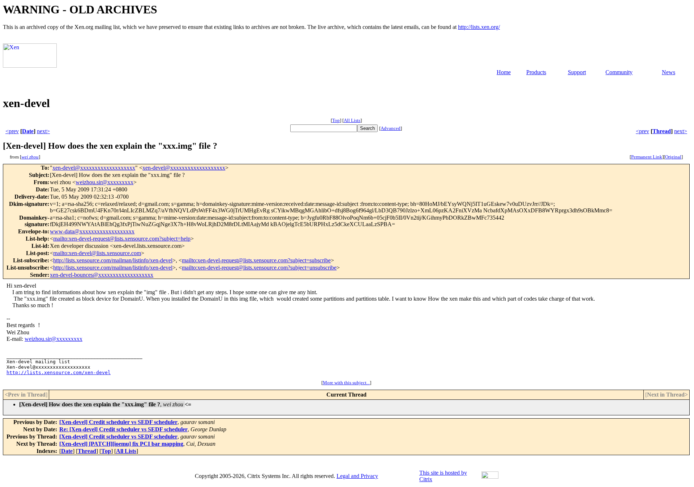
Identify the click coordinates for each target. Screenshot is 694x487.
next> (43, 131)
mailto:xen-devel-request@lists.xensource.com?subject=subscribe (256, 260)
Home (504, 72)
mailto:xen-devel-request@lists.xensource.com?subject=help (121, 239)
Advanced (390, 128)
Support (577, 72)
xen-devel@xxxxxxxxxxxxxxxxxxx (93, 168)
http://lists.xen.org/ (479, 27)
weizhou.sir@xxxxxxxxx (104, 182)
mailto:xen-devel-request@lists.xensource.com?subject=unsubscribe (259, 267)
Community (619, 72)
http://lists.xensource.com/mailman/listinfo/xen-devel (112, 260)
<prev (12, 131)
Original (673, 157)
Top (336, 120)
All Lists (352, 120)
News (668, 72)
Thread (661, 131)
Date (28, 131)
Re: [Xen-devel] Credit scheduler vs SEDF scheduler (123, 429)
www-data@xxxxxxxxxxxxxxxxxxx (92, 231)
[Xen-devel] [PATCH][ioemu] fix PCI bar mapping (121, 444)
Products (536, 72)
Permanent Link (646, 157)
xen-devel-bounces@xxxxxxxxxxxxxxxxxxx (101, 275)
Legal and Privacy (357, 476)
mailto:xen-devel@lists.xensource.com (97, 253)
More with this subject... (346, 382)
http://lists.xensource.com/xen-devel (59, 372)
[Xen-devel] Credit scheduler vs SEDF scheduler (118, 422)
